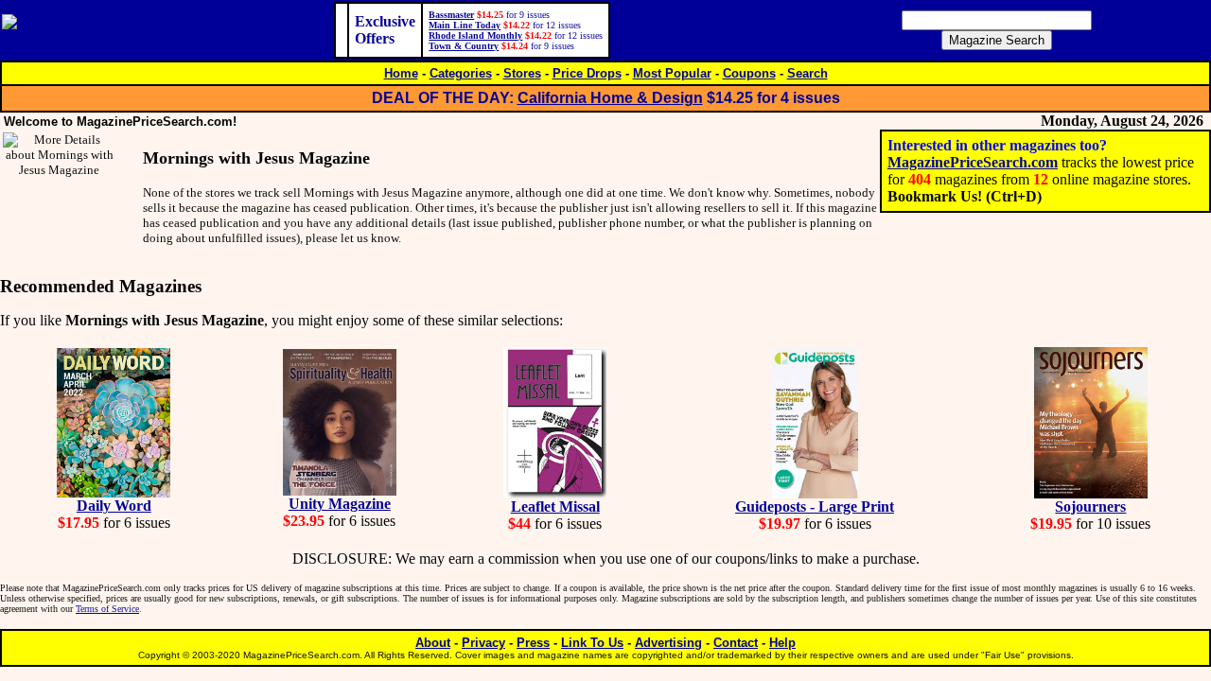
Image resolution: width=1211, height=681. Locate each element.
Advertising (668, 643)
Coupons (749, 73)
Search (807, 73)
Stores (522, 73)
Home (401, 73)
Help (782, 643)
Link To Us (592, 643)
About (432, 643)
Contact (735, 643)
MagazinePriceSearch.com (972, 162)
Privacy (483, 643)
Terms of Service (107, 608)
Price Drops (587, 73)
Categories (461, 73)
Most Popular (672, 73)
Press (533, 643)
